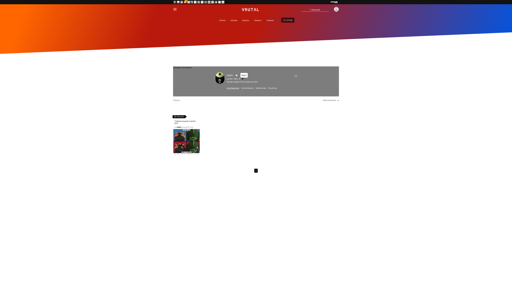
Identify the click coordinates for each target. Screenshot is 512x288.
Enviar (289, 20)
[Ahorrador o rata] (216, 2)
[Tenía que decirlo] (205, 2)
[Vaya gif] (202, 2)
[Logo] (250, 9)
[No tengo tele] (198, 2)
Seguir (244, 75)
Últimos (222, 20)
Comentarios (247, 88)
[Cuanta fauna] (219, 2)
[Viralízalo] (212, 2)
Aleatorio (258, 20)
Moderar (270, 20)
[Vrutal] (185, 2)
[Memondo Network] (334, 2)
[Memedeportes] (188, 2)
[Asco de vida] (174, 2)
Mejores (245, 20)
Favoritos (272, 88)
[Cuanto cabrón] (195, 2)
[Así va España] (191, 2)
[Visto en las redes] (181, 2)
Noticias (234, 20)
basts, (179, 127)
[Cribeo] (209, 2)
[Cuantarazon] (178, 2)
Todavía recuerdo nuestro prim (185, 122)
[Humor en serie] (223, 2)
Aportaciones (233, 88)
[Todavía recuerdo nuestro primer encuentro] (186, 141)
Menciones (261, 88)
